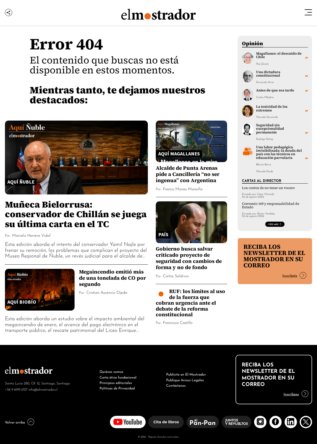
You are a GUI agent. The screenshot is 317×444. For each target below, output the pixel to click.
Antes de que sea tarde (275, 90)
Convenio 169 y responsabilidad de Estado (270, 205)
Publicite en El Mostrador (186, 373)
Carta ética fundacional (118, 376)
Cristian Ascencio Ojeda (106, 292)
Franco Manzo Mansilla (183, 188)
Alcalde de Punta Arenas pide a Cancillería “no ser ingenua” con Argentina (187, 174)
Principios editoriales (116, 382)
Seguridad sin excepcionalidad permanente (270, 129)
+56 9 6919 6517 (16, 389)
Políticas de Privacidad (117, 387)
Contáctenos (176, 384)
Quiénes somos (111, 371)
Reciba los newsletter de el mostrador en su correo (274, 255)
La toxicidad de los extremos (272, 108)
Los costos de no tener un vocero (268, 188)
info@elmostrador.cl (42, 389)
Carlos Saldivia (175, 275)
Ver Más (273, 224)
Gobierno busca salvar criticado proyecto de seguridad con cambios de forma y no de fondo (189, 258)
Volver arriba (15, 421)
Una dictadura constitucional (268, 74)
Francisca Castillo (177, 322)
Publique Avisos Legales (185, 379)
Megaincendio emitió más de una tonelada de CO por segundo (112, 278)
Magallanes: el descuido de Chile (279, 55)
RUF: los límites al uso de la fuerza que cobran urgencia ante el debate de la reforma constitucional (190, 303)
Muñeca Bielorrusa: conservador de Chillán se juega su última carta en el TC (76, 214)
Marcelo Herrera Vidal (31, 235)
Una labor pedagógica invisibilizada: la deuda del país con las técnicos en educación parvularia (279, 152)
